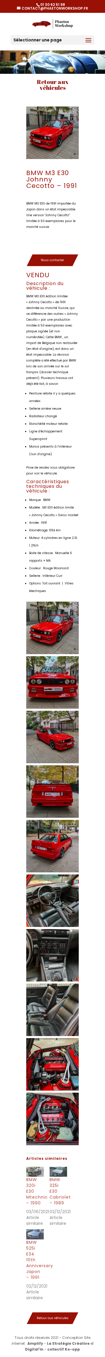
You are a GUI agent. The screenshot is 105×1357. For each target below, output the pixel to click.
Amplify (35, 1343)
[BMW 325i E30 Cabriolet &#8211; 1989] (58, 1172)
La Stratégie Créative (68, 1343)
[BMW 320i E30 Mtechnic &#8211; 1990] (35, 1172)
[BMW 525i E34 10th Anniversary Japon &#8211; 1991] (35, 1234)
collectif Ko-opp (63, 1349)
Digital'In (34, 1349)
